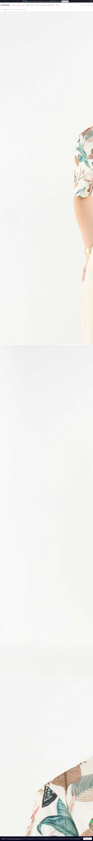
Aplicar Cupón (65, 1)
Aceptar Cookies (87, 838)
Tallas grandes (42, 5)
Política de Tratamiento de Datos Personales (15, 839)
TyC (60, 1)
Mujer (23, 5)
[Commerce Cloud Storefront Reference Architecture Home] (5, 5)
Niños (37, 5)
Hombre (27, 5)
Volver (5, 9)
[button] (83, 5)
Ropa (13, 9)
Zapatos (32, 5)
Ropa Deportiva (51, 5)
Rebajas (57, 5)
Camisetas (18, 9)
